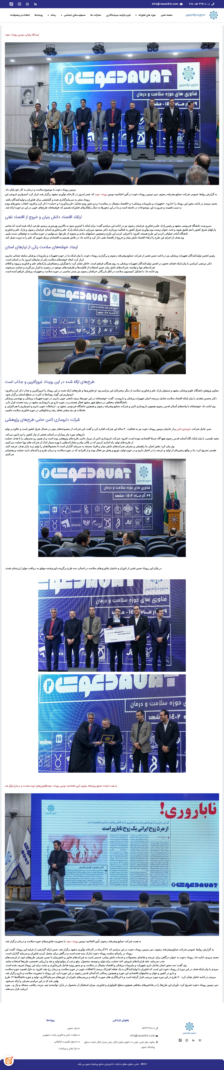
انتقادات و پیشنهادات (20, 15)
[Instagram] (19, 4)
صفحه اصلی (166, 15)
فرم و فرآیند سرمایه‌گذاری (118, 15)
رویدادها (39, 15)
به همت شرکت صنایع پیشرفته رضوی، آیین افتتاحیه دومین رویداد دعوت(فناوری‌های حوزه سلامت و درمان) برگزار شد (61, 786)
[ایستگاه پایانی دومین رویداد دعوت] (112, 114)
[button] (9, 1061)
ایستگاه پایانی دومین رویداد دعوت (22, 35)
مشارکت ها (95, 15)
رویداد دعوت (101, 195)
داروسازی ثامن (183, 429)
